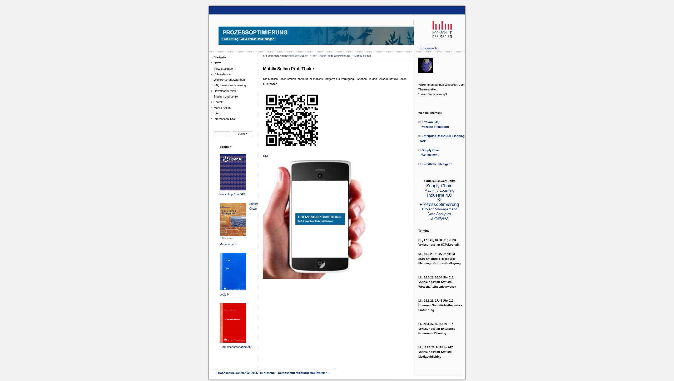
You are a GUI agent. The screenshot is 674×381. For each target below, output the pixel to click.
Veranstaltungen (224, 68)
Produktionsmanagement (235, 346)
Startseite (220, 57)
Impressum (268, 373)
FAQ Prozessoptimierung (230, 85)
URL (266, 156)
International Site (224, 118)
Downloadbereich (225, 91)
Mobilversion (319, 373)
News (217, 62)
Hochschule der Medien (294, 55)
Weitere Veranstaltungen (229, 79)
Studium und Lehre (226, 96)
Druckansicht (429, 48)
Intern (217, 113)
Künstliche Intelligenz (437, 164)
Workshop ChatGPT (233, 194)
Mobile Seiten (222, 107)
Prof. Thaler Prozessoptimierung (331, 55)
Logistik (224, 294)
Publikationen (222, 74)
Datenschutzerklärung (293, 373)
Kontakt (219, 102)
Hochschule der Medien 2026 (238, 373)
